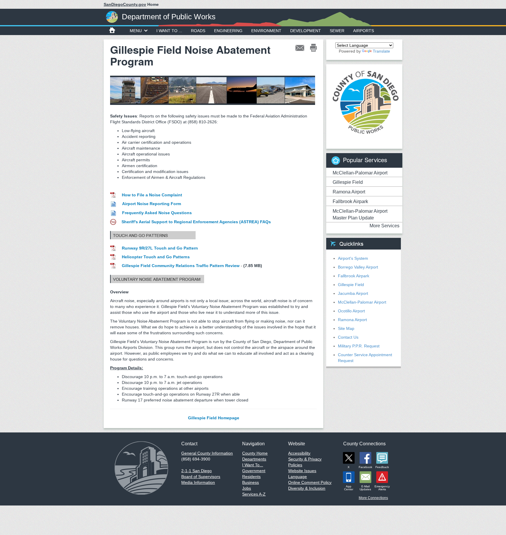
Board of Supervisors (200, 476)
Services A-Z (254, 494)
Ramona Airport (349, 191)
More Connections (373, 498)
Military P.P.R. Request (359, 346)
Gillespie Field (348, 182)
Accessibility (299, 453)
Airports (363, 30)
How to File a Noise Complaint (152, 195)
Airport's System (353, 258)
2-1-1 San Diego (196, 470)
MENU (136, 30)
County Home (255, 453)
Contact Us (348, 337)
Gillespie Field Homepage (213, 417)
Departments (254, 459)
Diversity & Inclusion (306, 488)
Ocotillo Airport (351, 311)
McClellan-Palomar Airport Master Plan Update (360, 214)
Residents (251, 476)
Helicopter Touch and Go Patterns (156, 256)
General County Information (207, 453)
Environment (266, 30)
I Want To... (252, 465)
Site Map (346, 328)
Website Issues (302, 470)
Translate (381, 51)
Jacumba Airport (353, 293)
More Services (384, 225)
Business (250, 482)
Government (253, 470)
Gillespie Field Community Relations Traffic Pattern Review (181, 265)
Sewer (337, 30)
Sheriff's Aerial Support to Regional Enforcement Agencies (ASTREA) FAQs (196, 221)
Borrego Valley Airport (358, 267)
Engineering (228, 30)
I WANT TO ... (169, 30)
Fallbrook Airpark (350, 201)
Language (297, 476)
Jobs (246, 488)
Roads (198, 30)
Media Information (198, 482)
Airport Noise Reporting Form (151, 203)
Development (305, 30)
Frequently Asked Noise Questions (157, 212)
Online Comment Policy (309, 482)
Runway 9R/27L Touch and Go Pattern (160, 248)
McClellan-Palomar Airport (360, 172)
